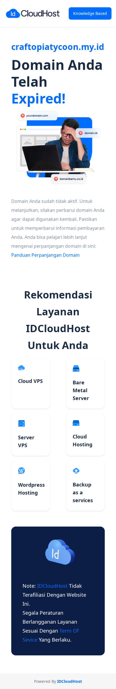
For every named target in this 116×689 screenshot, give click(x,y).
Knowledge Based (90, 13)
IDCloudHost (53, 585)
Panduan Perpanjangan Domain (45, 255)
